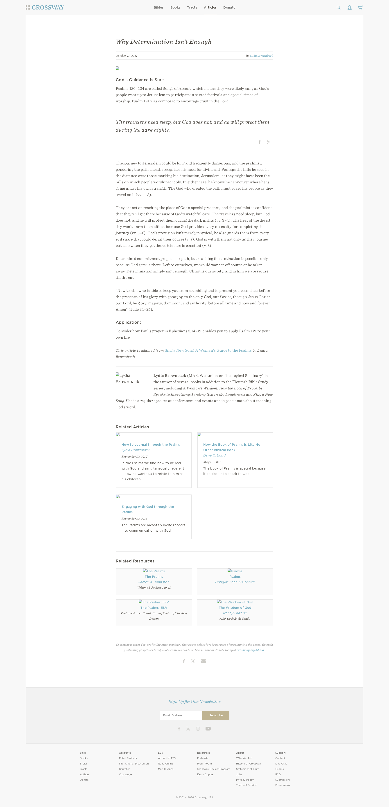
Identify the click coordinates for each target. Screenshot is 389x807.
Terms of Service (246, 785)
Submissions (282, 779)
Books (175, 7)
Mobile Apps (166, 769)
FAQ (278, 774)
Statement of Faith (247, 769)
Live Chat (281, 763)
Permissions (282, 785)
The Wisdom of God (235, 607)
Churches (124, 769)
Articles (210, 7)
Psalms (235, 576)
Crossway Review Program (213, 769)
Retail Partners (128, 758)
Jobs (239, 774)
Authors (84, 774)
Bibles (159, 7)
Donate (229, 7)
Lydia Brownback (261, 55)
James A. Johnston (154, 582)
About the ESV (167, 758)
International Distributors (134, 763)
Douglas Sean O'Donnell (235, 582)
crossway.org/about (250, 650)
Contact (280, 758)
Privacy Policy (245, 779)
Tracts (192, 7)
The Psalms (154, 576)
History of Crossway (248, 763)
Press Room (204, 763)
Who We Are (244, 758)
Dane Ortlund (214, 455)
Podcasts (202, 758)
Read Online (165, 763)
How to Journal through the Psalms (151, 444)
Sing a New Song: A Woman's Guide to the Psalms (208, 350)
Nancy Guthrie (235, 613)
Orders (279, 769)
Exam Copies (205, 774)
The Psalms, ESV (153, 607)
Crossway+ (126, 774)
